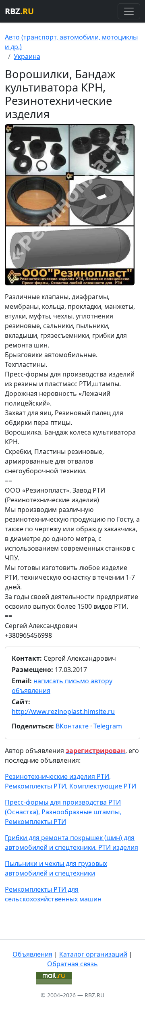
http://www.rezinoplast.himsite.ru (63, 711)
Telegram (107, 726)
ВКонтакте (72, 726)
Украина (27, 56)
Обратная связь (72, 963)
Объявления (32, 954)
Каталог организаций (93, 954)
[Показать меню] (129, 11)
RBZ (19, 11)
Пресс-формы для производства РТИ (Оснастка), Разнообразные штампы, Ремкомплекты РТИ (63, 812)
